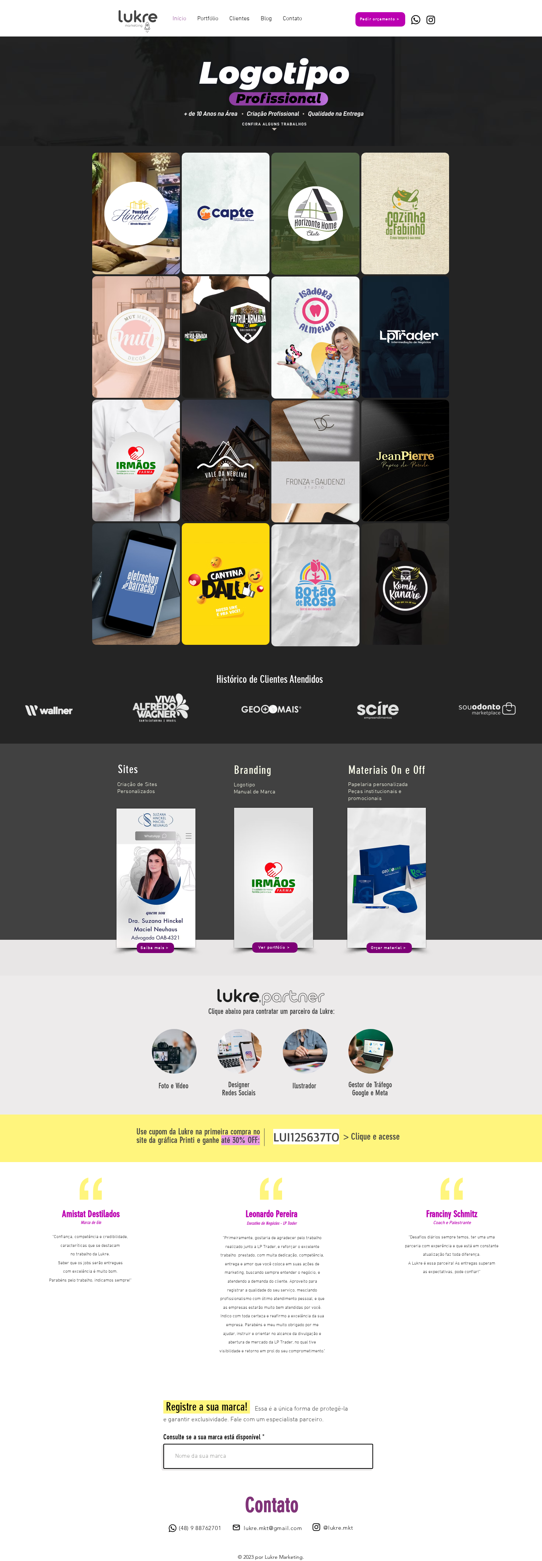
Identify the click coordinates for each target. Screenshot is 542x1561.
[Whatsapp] (415, 19)
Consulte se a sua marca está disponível (211, 1436)
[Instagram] (431, 19)
